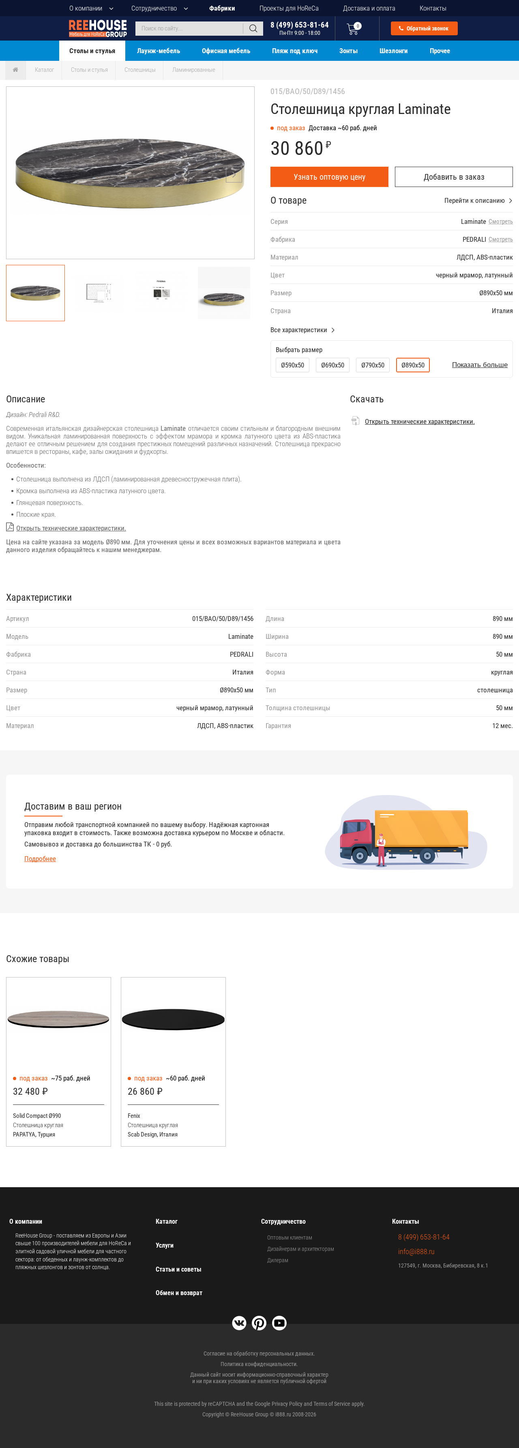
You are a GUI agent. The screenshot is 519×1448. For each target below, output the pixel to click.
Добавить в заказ (454, 177)
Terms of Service (331, 1404)
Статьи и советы (179, 1269)
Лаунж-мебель (158, 51)
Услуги (165, 1245)
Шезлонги (394, 51)
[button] (234, 174)
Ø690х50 (332, 365)
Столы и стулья (92, 51)
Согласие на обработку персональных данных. (259, 1353)
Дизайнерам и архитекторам (300, 1249)
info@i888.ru (416, 1251)
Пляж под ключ (294, 51)
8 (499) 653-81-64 (299, 28)
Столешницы (140, 69)
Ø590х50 (292, 365)
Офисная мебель (226, 51)
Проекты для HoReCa (289, 8)
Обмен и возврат (179, 1293)
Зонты (348, 51)
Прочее (440, 51)
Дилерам (277, 1260)
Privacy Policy (287, 1404)
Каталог (44, 69)
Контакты (433, 8)
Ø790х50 (372, 365)
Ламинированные (193, 69)
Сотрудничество (154, 8)
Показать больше (480, 365)
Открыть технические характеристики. (71, 528)
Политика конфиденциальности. (259, 1364)
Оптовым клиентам (289, 1237)
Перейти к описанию (474, 200)
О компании (85, 8)
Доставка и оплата (369, 8)
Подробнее (40, 859)
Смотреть (501, 221)
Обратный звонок (426, 28)
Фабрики (222, 8)
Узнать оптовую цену (329, 177)
